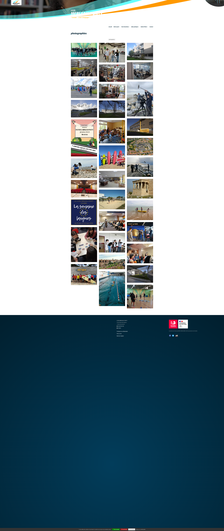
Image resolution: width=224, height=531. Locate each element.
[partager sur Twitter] (173, 335)
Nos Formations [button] (125, 26)
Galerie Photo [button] (144, 26)
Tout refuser (124, 529)
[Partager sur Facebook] (170, 335)
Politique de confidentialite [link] (140, 529)
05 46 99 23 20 (121, 326)
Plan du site (119, 333)
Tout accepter (116, 529)
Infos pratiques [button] (134, 26)
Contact (151, 26)
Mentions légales (120, 336)
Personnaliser (132, 529)
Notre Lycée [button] (116, 26)
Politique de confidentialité (122, 331)
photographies (112, 39)
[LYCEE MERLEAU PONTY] (16, 2)
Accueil (110, 26)
